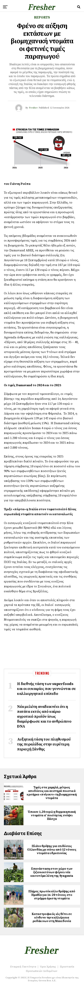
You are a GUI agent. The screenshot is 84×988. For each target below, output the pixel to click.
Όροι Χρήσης (48, 967)
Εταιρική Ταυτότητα (23, 967)
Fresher (33, 107)
